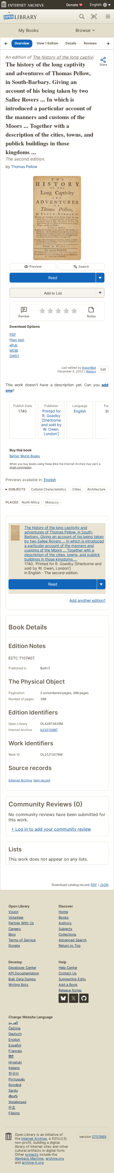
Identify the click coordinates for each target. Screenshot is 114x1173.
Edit (103, 369)
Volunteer (16, 917)
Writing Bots (18, 985)
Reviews (90, 43)
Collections (67, 934)
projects (31, 1155)
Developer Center (22, 968)
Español (14, 1045)
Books (64, 917)
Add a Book (68, 985)
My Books (28, 30)
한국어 (13, 1073)
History (91, 371)
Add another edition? (87, 600)
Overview (22, 43)
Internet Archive (20, 780)
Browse (83, 30)
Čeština (14, 1028)
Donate (74, 5)
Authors (65, 923)
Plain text (17, 340)
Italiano (14, 1068)
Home (63, 912)
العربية (13, 1023)
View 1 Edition (47, 43)
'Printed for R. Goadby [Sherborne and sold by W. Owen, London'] (51, 422)
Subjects (65, 929)
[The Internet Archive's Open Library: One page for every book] (25, 16)
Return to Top (70, 946)
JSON (104, 885)
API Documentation (23, 973)
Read (52, 277)
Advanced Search (73, 940)
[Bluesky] (63, 998)
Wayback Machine (29, 1159)
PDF (13, 335)
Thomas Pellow (24, 166)
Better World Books (25, 456)
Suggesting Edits (72, 979)
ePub (13, 345)
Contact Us (68, 973)
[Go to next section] (108, 43)
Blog (12, 934)
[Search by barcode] (94, 16)
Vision (13, 912)
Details (70, 43)
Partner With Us (21, 923)
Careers (14, 929)
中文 (11, 1107)
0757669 (99, 1137)
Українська (17, 1102)
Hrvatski (15, 1062)
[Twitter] (73, 998)
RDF (94, 885)
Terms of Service (22, 940)
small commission (21, 467)
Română (14, 1085)
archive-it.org (33, 1162)
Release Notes (70, 990)
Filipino (14, 1113)
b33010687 (49, 730)
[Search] (82, 16)
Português (16, 1079)
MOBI (14, 350)
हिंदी (11, 1056)
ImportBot (89, 367)
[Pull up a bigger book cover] (57, 258)
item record (41, 780)
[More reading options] (100, 278)
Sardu (13, 1090)
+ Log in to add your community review (51, 829)
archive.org (55, 1159)
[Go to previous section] (6, 43)
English (80, 411)
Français (15, 1051)
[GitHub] (84, 998)
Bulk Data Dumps (22, 979)
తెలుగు (12, 1096)
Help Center (68, 968)
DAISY (14, 356)
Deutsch (15, 1034)
